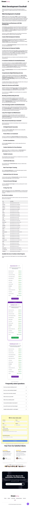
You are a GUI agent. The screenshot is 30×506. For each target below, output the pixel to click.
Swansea (3, 236)
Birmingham (3, 204)
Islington (3, 228)
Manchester (3, 220)
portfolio (11, 92)
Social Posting (13, 498)
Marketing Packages (19, 498)
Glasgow (3, 212)
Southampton (4, 251)
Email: (3, 423)
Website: (17, 423)
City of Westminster (4, 249)
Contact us (8, 191)
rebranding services (9, 101)
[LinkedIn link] (15, 500)
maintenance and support (6, 116)
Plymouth (3, 244)
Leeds (3, 217)
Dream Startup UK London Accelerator (16, 504)
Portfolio (5, 498)
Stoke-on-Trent (4, 222)
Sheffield (3, 209)
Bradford (3, 238)
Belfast (3, 241)
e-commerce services (9, 69)
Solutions (9, 498)
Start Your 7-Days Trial (15, 298)
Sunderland (3, 225)
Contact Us (24, 498)
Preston (3, 233)
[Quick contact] (28, 504)
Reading (3, 230)
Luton (3, 246)
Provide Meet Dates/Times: (6, 435)
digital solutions (15, 88)
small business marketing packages (7, 77)
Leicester (3, 214)
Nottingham (3, 207)
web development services (11, 44)
